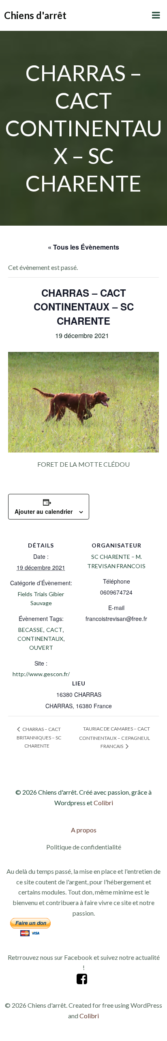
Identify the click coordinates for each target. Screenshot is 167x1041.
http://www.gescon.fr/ (41, 673)
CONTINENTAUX (40, 638)
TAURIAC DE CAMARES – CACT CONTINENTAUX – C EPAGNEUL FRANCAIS (114, 737)
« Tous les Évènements (83, 247)
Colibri (103, 802)
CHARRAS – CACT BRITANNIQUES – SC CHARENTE (39, 737)
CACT (54, 629)
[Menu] (156, 15)
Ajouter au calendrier (44, 511)
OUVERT (41, 647)
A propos (83, 830)
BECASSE (30, 629)
